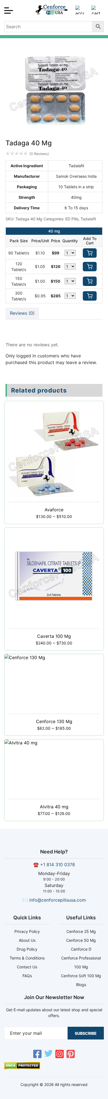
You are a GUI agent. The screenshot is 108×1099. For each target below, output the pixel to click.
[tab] (22, 313)
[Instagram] (59, 1054)
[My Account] (79, 12)
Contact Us (27, 966)
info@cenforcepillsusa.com (57, 900)
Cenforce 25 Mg (81, 931)
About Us (27, 940)
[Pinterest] (70, 1054)
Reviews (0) (22, 313)
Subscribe (86, 1033)
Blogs (81, 984)
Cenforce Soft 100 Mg (81, 975)
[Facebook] (37, 1054)
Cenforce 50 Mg (81, 940)
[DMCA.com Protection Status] (22, 1067)
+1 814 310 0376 (57, 864)
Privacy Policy (27, 931)
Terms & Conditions (27, 958)
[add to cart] (90, 253)
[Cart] (95, 12)
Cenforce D (81, 949)
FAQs (27, 975)
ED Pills (71, 218)
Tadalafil (88, 218)
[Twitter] (48, 1054)
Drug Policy (27, 949)
